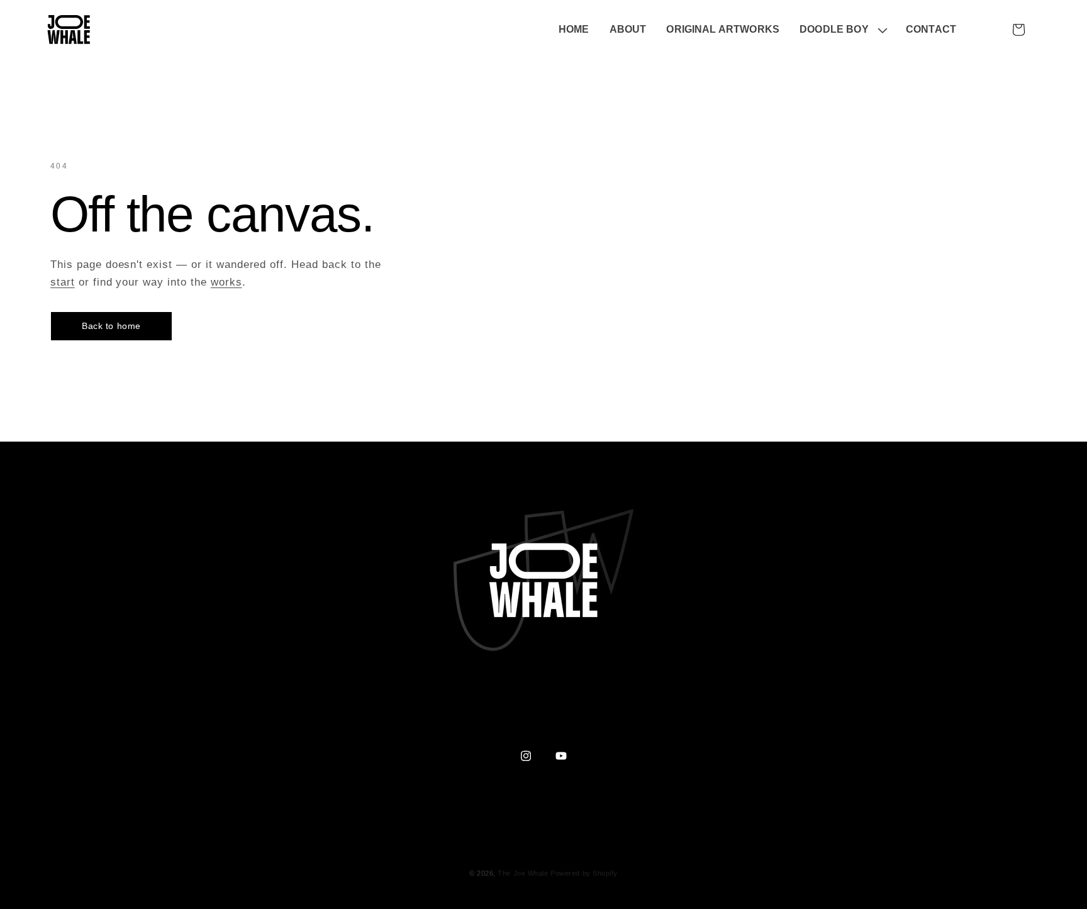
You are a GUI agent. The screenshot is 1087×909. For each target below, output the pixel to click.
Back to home (111, 326)
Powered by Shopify (584, 873)
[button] (842, 30)
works (226, 282)
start (62, 282)
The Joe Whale (523, 873)
